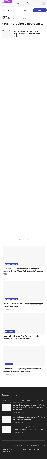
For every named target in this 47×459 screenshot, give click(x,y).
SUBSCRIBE (39, 10)
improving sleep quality (21, 18)
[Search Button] (5, 5)
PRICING (24, 10)
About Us (6, 31)
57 (17, 309)
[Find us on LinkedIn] (32, 3)
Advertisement (33, 449)
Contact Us (6, 452)
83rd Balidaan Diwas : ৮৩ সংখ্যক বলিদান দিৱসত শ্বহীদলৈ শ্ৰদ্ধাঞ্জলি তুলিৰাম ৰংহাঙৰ (29, 418)
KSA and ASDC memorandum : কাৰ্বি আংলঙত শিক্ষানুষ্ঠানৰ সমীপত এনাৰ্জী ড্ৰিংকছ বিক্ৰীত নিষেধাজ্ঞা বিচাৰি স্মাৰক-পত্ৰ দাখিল (23, 271)
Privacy (23, 449)
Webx (43, 445)
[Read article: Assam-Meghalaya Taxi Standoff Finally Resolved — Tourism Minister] (24, 323)
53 (19, 41)
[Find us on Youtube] (36, 3)
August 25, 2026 (9, 277)
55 (17, 277)
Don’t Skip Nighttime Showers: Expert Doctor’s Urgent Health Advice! (27, 33)
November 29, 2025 (37, 39)
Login (18, 3)
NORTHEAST (9, 331)
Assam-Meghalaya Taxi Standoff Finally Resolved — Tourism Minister (28, 428)
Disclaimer (14, 449)
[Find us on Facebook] (24, 3)
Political (8, 364)
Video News (7, 24)
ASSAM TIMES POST (22, 39)
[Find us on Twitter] (28, 3)
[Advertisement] (24, 142)
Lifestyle (6, 17)
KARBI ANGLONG (11, 264)
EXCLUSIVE (6, 10)
